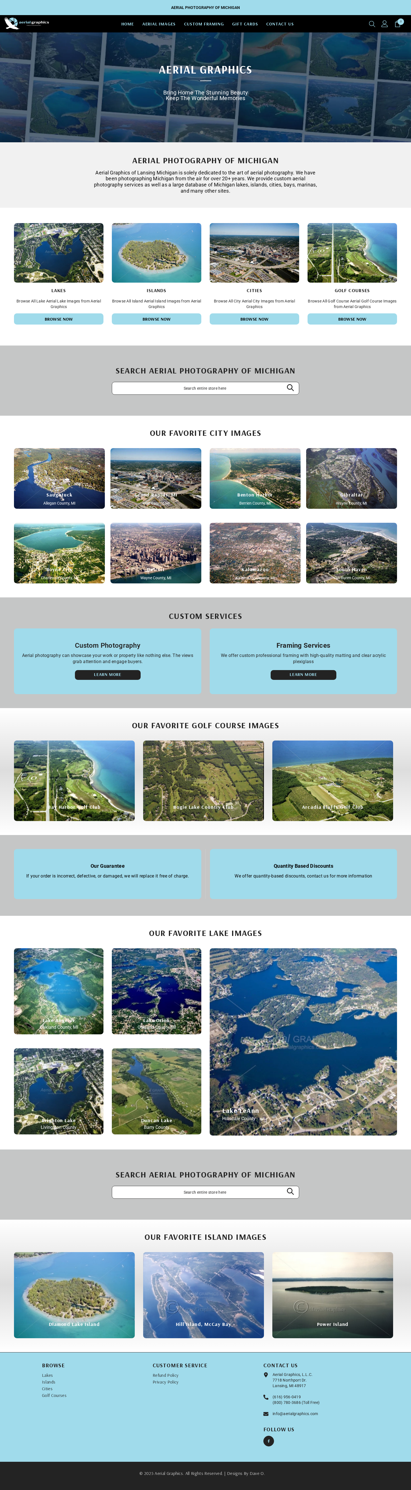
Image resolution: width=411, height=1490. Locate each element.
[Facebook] (268, 1441)
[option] (205, 87)
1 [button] (202, 132)
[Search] (372, 23)
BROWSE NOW (59, 319)
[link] (107, 874)
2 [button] (209, 132)
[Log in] (384, 23)
